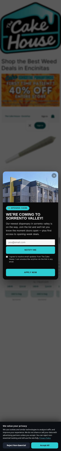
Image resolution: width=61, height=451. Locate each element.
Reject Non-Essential (16, 445)
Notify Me (30, 250)
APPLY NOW (30, 272)
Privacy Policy (45, 438)
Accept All (44, 445)
